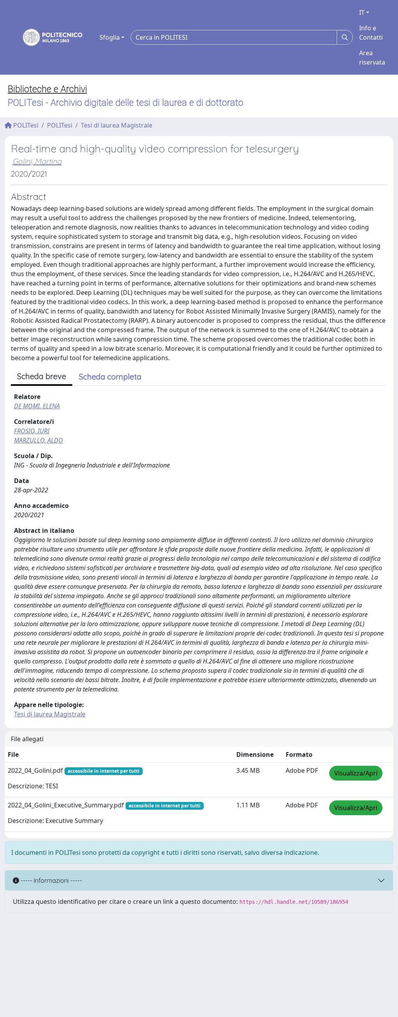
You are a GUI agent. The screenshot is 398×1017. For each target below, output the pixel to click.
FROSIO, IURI (31, 431)
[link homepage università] (47, 37)
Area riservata (372, 58)
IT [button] (362, 12)
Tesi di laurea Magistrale (116, 125)
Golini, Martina (36, 161)
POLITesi (25, 125)
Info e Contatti (371, 33)
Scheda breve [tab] (41, 376)
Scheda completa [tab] (110, 377)
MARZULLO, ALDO (38, 440)
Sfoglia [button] (110, 37)
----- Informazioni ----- (50, 880)
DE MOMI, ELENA (37, 406)
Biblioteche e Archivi (47, 89)
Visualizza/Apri (355, 773)
